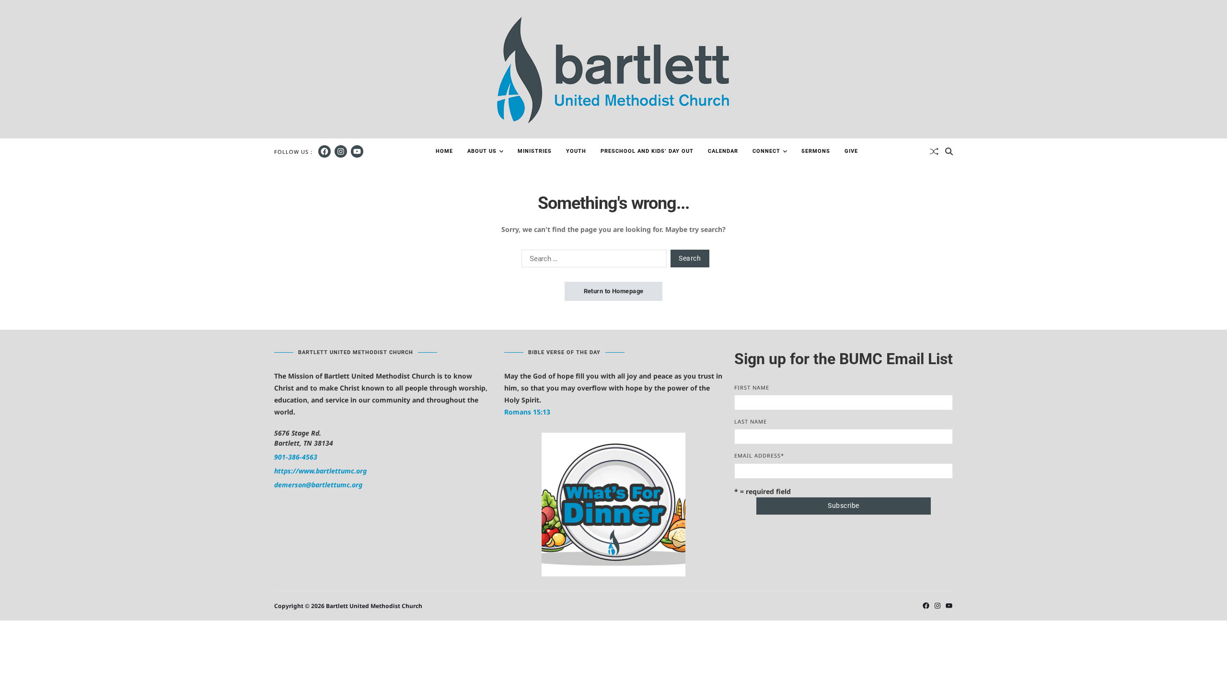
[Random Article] (934, 151)
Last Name (750, 421)
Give (851, 151)
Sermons (815, 151)
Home (444, 151)
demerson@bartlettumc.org (318, 484)
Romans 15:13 (527, 411)
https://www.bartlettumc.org (320, 470)
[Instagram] (341, 151)
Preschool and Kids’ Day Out (647, 151)
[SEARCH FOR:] (592, 260)
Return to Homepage (614, 291)
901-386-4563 (295, 456)
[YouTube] (357, 151)
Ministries (535, 151)
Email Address (759, 455)
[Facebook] (324, 151)
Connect (766, 151)
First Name (751, 387)
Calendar (723, 151)
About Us (482, 151)
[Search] (949, 151)
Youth (576, 151)
